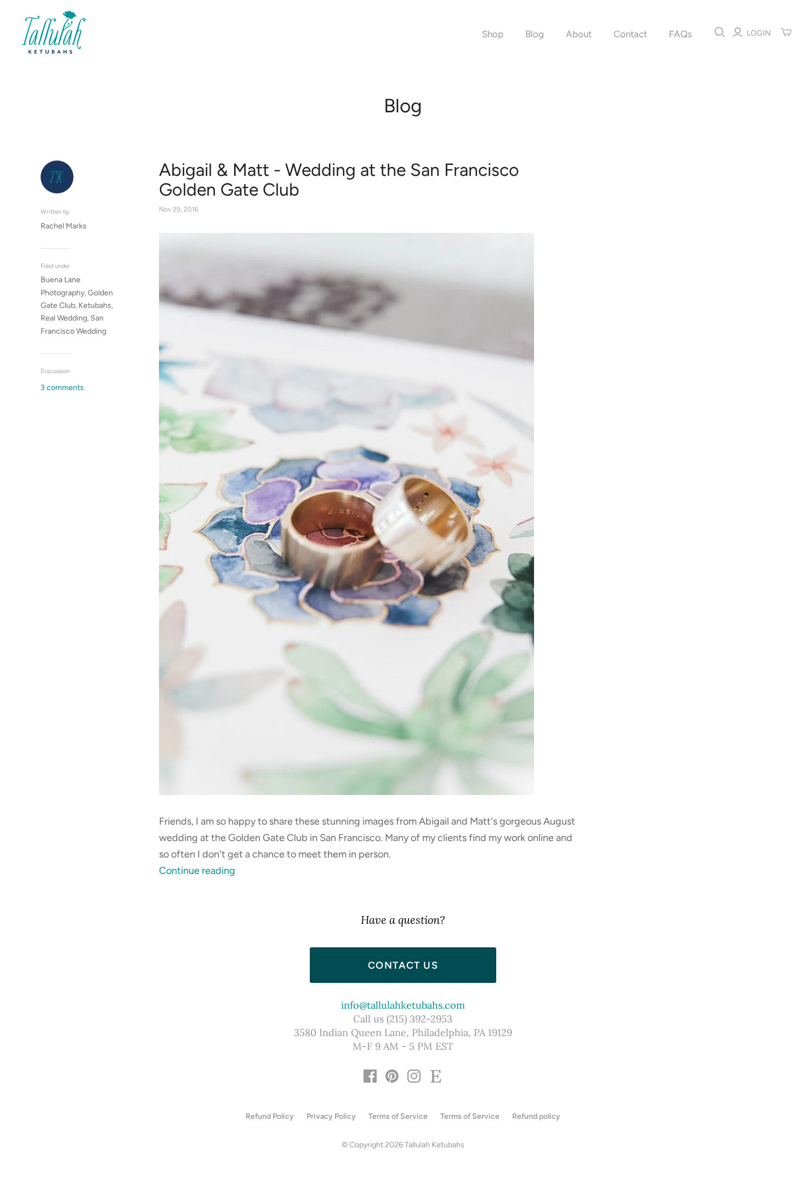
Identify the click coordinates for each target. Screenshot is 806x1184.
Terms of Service (398, 1116)
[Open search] (719, 32)
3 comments (62, 387)
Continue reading (197, 871)
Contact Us (403, 965)
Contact (630, 33)
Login (759, 33)
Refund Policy (270, 1116)
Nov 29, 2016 (178, 209)
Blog (534, 33)
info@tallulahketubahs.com (403, 1005)
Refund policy (536, 1116)
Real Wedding (64, 318)
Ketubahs (94, 305)
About (579, 33)
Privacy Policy (331, 1116)
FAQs (680, 33)
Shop (492, 33)
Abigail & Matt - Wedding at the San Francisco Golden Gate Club (339, 179)
